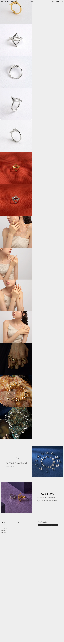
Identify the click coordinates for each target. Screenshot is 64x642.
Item (2, 1)
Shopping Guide (4, 621)
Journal (12, 1)
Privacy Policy (3, 631)
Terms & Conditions (4, 627)
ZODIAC (16, 557)
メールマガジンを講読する (48, 624)
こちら (41, 25)
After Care (3, 623)
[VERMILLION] (32, 2)
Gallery (8, 1)
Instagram (18, 621)
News (16, 1)
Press (19, 1)
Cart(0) (62, 1)
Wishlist (57, 1)
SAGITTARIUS (47, 593)
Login (53, 1)
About (5, 1)
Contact (2, 625)
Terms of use (3, 629)
